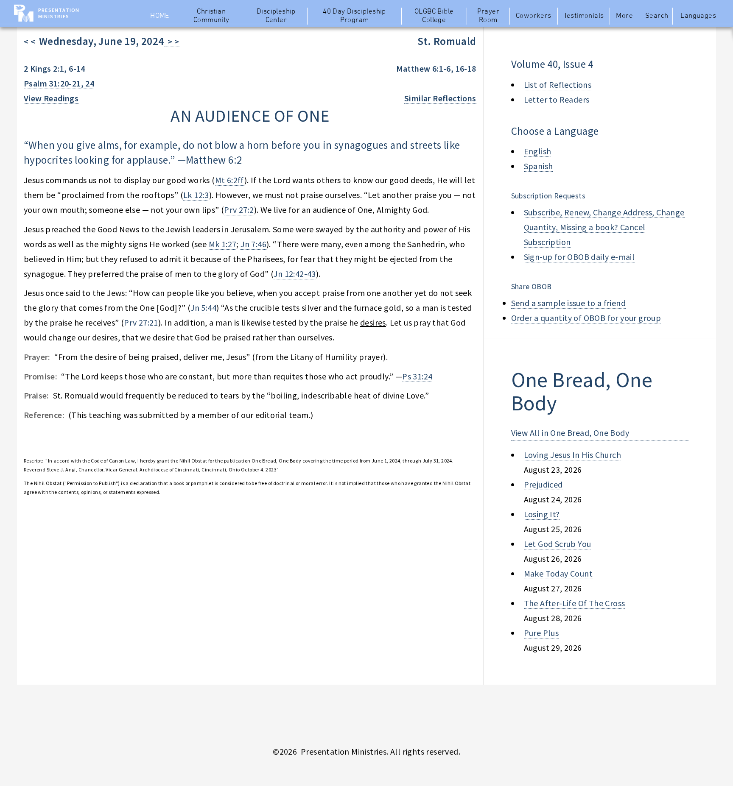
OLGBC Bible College (433, 16)
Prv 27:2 (239, 209)
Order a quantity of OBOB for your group (586, 317)
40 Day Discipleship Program (354, 16)
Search (656, 16)
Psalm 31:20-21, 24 (59, 83)
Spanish (538, 166)
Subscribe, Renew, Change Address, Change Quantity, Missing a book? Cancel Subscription (604, 227)
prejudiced (543, 484)
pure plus (541, 632)
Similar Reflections (440, 98)
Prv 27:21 (141, 322)
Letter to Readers (557, 99)
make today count (558, 573)
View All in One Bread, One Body (570, 432)
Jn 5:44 (203, 307)
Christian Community (211, 16)
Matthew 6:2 (214, 160)
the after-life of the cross (574, 603)
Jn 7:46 (253, 244)
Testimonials (584, 16)
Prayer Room (488, 16)
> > (171, 41)
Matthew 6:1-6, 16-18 (436, 68)
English (537, 151)
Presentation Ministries (58, 13)
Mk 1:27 (223, 244)
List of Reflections (558, 84)
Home (159, 16)
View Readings (51, 98)
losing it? (542, 514)
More (624, 16)
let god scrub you (557, 543)
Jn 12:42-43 (295, 273)
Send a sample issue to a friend (568, 303)
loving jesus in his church (572, 454)
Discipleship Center (276, 16)
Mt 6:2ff (229, 180)
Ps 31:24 (417, 376)
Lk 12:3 (196, 195)
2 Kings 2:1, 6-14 (54, 68)
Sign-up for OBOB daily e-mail (579, 256)
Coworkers (533, 16)
